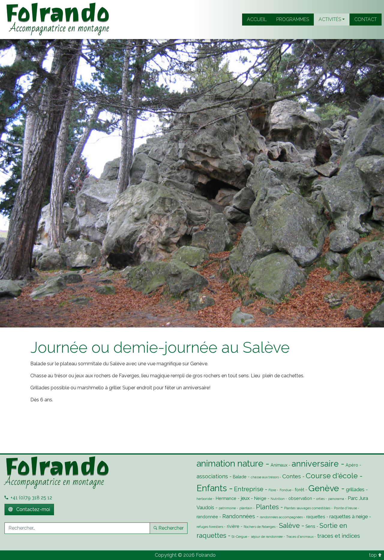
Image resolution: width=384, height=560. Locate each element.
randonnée (207, 516)
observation (300, 498)
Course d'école (332, 475)
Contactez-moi (32, 509)
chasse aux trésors (265, 477)
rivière (233, 526)
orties (320, 499)
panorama (336, 499)
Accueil (257, 19)
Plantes (267, 507)
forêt (299, 489)
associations (212, 476)
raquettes (315, 516)
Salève (289, 525)
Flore (272, 490)
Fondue (285, 490)
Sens (310, 526)
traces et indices (338, 535)
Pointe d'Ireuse (345, 508)
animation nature (229, 463)
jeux (245, 498)
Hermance (226, 498)
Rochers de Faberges (259, 526)
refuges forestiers (209, 526)
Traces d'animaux (300, 536)
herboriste (204, 499)
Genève (323, 488)
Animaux (279, 465)
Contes (291, 476)
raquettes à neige (348, 516)
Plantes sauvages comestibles (307, 508)
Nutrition (278, 499)
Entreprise (248, 489)
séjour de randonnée (267, 536)
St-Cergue (239, 536)
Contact (365, 19)
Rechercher (171, 528)
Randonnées (238, 516)
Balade (240, 476)
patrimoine (227, 508)
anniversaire (315, 463)
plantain (245, 508)
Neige (260, 498)
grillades (355, 489)
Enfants (211, 488)
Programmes (292, 19)
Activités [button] (330, 19)
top (373, 555)
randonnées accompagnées (281, 517)
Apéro (352, 465)
